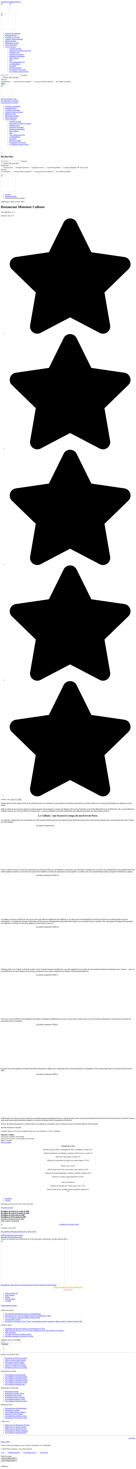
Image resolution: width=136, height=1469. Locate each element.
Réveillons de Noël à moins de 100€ (13, 1217)
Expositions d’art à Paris (17, 70)
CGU (3, 1452)
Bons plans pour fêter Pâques (15, 1362)
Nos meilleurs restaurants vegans (16, 1382)
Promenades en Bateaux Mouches (16, 1431)
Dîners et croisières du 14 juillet (15, 1366)
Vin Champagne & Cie (17, 62)
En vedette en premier (63, 82)
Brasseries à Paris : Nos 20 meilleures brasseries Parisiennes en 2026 (28, 1316)
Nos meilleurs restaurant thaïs (15, 1384)
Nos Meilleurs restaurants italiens (16, 1377)
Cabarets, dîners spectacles (14, 39)
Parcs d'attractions (11, 45)
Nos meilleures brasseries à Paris (16, 1401)
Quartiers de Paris (15, 49)
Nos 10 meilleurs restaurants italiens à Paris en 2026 (22, 1317)
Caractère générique (70, 167)
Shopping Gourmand (16, 54)
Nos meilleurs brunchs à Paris (15, 1399)
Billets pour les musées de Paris (15, 1427)
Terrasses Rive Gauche (13, 1319)
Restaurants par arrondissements (16, 1408)
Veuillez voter (5, 799)
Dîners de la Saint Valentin (14, 1414)
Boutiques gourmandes (17, 56)
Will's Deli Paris (10, 1332)
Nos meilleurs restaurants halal (15, 1375)
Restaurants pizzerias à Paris (14, 1393)
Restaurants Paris (11, 35)
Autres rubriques (10, 47)
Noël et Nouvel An (11, 1293)
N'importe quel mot (22, 167)
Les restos (131, 1438)
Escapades (12, 66)
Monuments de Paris (12, 43)
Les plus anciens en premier (43, 82)
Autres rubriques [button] (10, 120)
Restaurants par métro (12, 1410)
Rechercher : (5, 165)
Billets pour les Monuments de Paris (17, 1425)
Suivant (7, 1200)
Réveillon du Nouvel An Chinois (16, 1367)
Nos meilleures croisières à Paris (16, 1416)
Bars (10, 60)
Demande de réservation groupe (11, 1237)
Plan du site (44, 1452)
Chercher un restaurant (12, 33)
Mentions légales (14, 1452)
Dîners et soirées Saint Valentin (15, 1360)
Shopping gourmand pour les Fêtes (12, 1219)
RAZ (3, 84)
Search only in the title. (11, 77)
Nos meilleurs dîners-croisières (15, 1412)
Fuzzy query (83, 167)
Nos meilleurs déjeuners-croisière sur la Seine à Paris (18, 1231)
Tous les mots (8, 167)
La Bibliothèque (14, 64)
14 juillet (8, 1301)
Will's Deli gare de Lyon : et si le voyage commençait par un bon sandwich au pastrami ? (34, 1330)
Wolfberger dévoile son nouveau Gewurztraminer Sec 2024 (25, 1328)
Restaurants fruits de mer (13, 1395)
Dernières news (14, 52)
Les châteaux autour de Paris (19, 71)
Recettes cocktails (15, 68)
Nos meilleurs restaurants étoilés (16, 1433)
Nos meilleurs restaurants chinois (16, 1378)
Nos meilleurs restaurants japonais (16, 1380)
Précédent (8, 1198)
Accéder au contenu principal (11, 2)
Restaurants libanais (11, 1391)
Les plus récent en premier (22, 82)
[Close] (2, 152)
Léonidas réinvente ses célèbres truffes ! (18, 1334)
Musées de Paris (10, 41)
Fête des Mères (10, 1299)
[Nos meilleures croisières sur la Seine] (68, 1224)
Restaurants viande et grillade (15, 1397)
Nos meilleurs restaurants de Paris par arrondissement (23, 1314)
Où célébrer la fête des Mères (15, 1364)
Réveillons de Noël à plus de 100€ (13, 1215)
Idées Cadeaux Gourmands (10, 1221)
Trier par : (4, 79)
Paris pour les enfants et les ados (20, 50)
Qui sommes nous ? (29, 1452)
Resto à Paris (5, 1442)
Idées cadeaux (14, 58)
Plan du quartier (6, 1142)
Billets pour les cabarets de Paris (16, 1429)
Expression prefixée (54, 167)
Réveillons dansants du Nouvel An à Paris (19, 1336)
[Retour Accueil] (9, 11)
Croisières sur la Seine (12, 37)
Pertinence (7, 82)
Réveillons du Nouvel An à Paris (16, 1358)
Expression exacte (37, 167)
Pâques (7, 1297)
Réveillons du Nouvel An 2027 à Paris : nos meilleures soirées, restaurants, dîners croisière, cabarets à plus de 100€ (43, 1321)
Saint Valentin (9, 1295)
